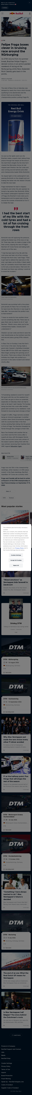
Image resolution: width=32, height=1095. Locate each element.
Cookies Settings (16, 555)
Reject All (16, 565)
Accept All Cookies (16, 560)
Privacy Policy (19, 548)
